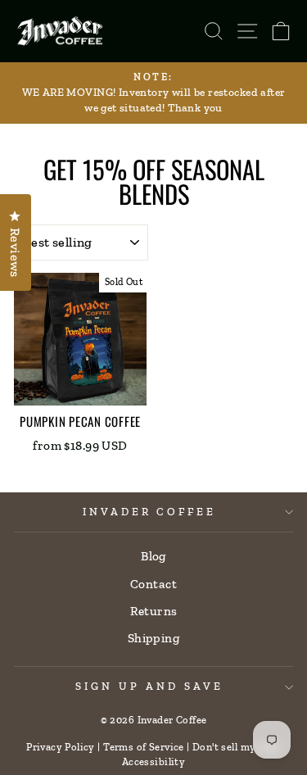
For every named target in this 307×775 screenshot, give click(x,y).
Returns (154, 611)
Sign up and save (149, 686)
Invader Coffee (150, 511)
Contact (153, 584)
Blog (153, 556)
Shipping (153, 638)
